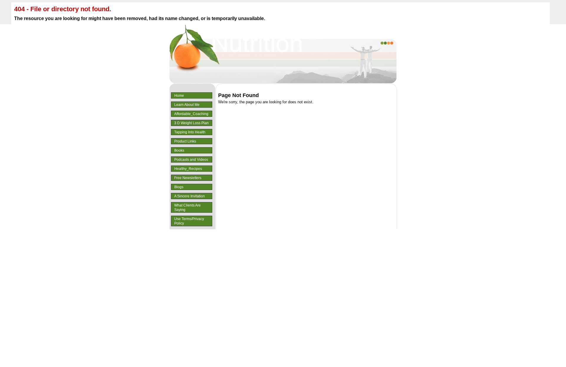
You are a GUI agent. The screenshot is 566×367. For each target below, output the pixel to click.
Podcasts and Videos (191, 160)
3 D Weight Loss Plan (191, 123)
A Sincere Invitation (189, 196)
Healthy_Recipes (188, 169)
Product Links (185, 141)
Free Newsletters (187, 178)
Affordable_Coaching (191, 114)
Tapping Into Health (189, 132)
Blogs (178, 187)
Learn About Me (187, 105)
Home (179, 96)
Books (179, 150)
